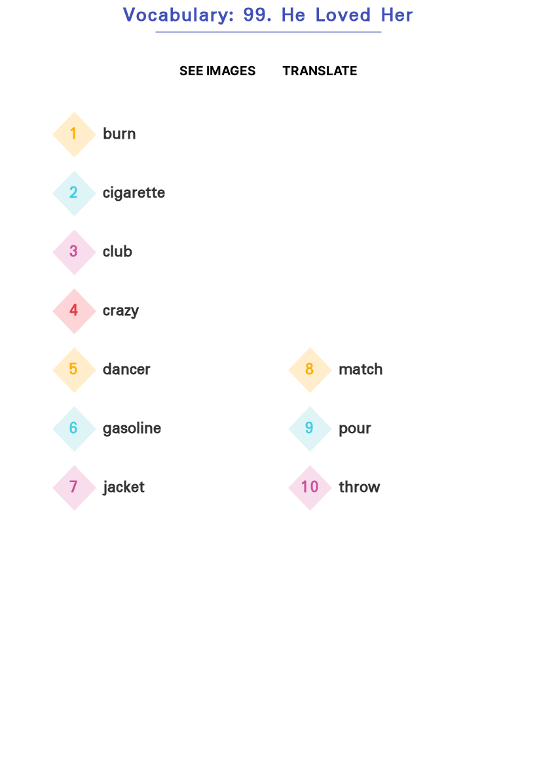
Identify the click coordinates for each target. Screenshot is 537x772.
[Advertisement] (386, 199)
